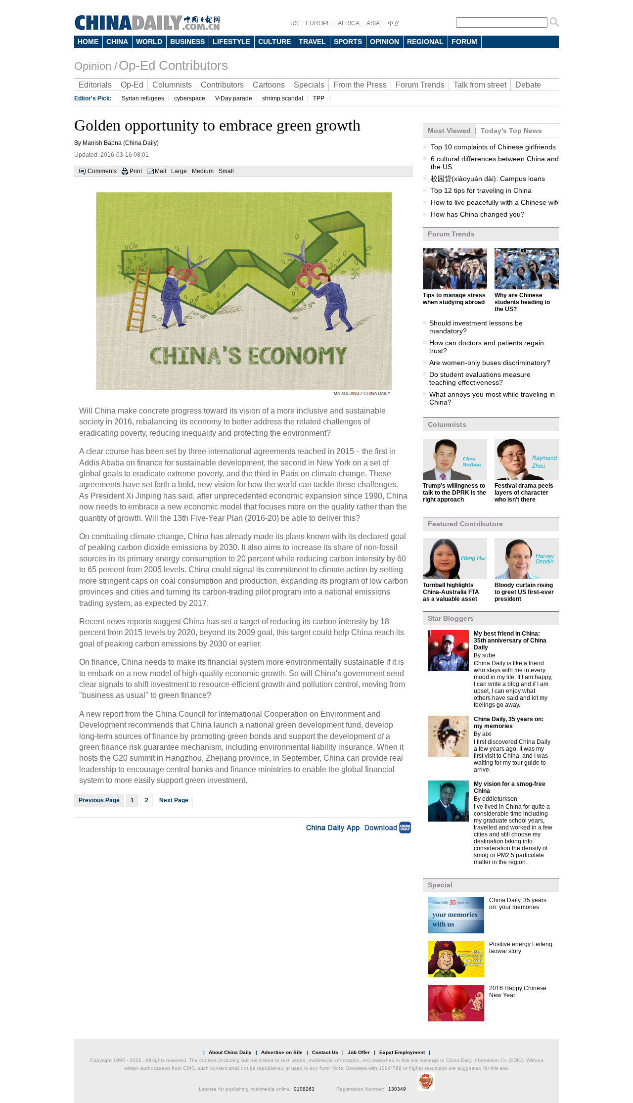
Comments (102, 171)
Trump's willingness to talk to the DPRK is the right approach (454, 492)
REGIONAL (425, 42)
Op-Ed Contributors (173, 65)
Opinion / (95, 66)
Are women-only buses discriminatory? (489, 363)
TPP (318, 98)
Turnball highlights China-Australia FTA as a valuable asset (451, 592)
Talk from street (479, 85)
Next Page (173, 800)
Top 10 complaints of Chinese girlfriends (493, 147)
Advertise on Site (282, 1052)
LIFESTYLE (231, 42)
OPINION (384, 42)
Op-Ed (132, 85)
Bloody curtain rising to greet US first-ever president (524, 592)
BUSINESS (187, 42)
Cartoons (269, 85)
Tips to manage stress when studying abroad (454, 299)
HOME (88, 42)
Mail (160, 171)
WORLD (149, 42)
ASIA (373, 23)
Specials (309, 85)
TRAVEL (312, 42)
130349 (397, 1089)
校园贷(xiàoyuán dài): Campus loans (488, 179)
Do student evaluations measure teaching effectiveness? (480, 378)
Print (136, 171)
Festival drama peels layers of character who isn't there (524, 492)
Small (226, 171)
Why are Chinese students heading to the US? (522, 302)
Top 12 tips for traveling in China (481, 190)
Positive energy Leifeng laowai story (520, 948)
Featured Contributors (465, 524)
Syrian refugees (143, 98)
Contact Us (325, 1052)
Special (440, 885)
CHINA (117, 42)
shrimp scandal (282, 98)
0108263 (304, 1089)
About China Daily (230, 1052)
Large (179, 171)
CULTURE (274, 42)
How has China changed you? (478, 214)
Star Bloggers (451, 618)
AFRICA (349, 23)
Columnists (172, 85)
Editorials (95, 85)
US (294, 23)
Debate (528, 85)
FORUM (464, 42)
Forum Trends (420, 85)
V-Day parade (233, 98)
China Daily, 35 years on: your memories (517, 904)
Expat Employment (402, 1052)
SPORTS (348, 42)
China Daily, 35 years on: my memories (508, 723)
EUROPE (318, 23)
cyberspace (189, 98)
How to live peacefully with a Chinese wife (496, 202)
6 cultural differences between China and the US (495, 163)
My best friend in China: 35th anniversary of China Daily (510, 640)
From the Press (360, 85)
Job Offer (359, 1052)
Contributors (222, 85)
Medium (203, 171)
